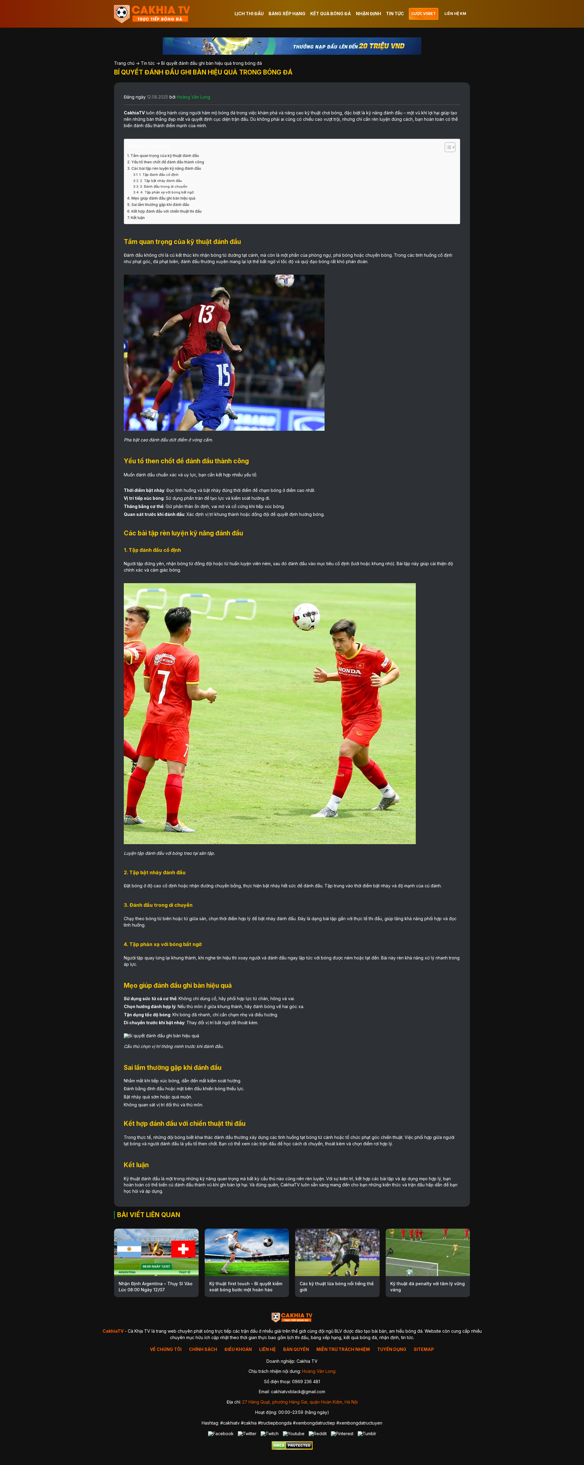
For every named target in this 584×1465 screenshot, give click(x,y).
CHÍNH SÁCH (203, 1349)
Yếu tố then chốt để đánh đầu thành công (167, 162)
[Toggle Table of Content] (447, 147)
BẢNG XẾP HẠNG (287, 13)
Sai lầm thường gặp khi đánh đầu (160, 204)
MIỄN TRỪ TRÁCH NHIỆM (343, 1349)
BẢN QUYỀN (296, 1349)
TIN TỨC (395, 13)
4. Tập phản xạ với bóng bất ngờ (167, 192)
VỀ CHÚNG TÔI (166, 1349)
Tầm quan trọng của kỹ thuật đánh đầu (164, 155)
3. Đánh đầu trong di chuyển (163, 186)
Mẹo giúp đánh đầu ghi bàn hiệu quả (163, 198)
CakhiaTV (134, 112)
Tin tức (148, 63)
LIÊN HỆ (267, 1349)
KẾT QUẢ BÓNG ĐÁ (330, 13)
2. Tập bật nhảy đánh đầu (161, 181)
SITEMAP (424, 1349)
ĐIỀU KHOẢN (238, 1349)
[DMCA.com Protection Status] (292, 1448)
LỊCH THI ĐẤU (249, 13)
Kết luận (138, 217)
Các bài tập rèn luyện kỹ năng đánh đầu (166, 168)
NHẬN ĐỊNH (368, 13)
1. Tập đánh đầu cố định (159, 174)
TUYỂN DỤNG (391, 1349)
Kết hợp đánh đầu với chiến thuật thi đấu (166, 211)
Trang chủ (124, 63)
